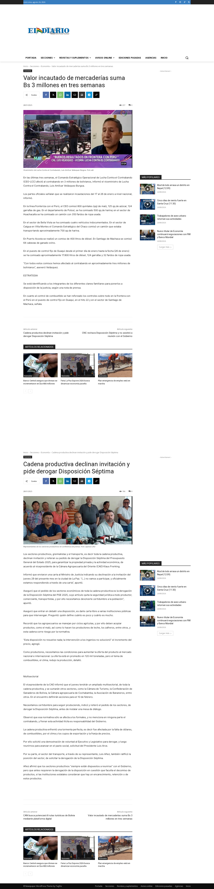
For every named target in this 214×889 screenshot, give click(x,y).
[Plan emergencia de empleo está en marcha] (115, 365)
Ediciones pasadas (163, 886)
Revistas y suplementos (127, 886)
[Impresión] (82, 95)
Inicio (25, 66)
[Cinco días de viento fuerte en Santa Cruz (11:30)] (147, 204)
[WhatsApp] (60, 95)
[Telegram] (89, 95)
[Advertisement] (132, 31)
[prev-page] (25, 391)
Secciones (34, 66)
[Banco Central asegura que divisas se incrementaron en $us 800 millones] (40, 365)
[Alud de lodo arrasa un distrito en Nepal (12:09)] (147, 189)
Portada (98, 886)
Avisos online (146, 886)
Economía (45, 66)
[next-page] (30, 391)
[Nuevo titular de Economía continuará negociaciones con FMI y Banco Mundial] (147, 235)
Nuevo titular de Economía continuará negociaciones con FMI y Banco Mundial (174, 234)
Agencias (179, 886)
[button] (187, 57)
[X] (189, 2)
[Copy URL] (96, 95)
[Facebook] (176, 2)
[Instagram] (180, 2)
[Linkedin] (67, 95)
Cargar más (164, 247)
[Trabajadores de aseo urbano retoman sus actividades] (147, 219)
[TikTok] (184, 2)
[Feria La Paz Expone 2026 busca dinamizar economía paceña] (78, 365)
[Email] (75, 95)
